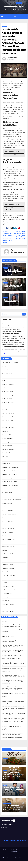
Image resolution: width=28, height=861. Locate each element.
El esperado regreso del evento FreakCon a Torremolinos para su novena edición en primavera (13, 663)
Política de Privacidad (7, 824)
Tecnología (5, 557)
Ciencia (4, 366)
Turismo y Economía (8, 586)
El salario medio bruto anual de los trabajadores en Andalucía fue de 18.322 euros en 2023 (13, 728)
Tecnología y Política (7, 564)
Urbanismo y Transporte (8, 608)
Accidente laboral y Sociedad (10, 362)
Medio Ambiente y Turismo (9, 481)
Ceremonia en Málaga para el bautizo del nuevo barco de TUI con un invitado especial (13, 695)
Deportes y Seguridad (8, 416)
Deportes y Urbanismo (8, 427)
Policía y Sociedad (7, 503)
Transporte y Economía (8, 575)
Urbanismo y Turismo (8, 611)
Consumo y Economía (8, 373)
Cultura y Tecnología (8, 395)
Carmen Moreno (13, 57)
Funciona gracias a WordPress (9, 849)
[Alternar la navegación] (15, 16)
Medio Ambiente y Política (9, 470)
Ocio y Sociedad (6, 496)
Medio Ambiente (6, 463)
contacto (4, 353)
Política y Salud (6, 517)
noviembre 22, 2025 (10, 761)
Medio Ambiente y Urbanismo (10, 485)
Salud (4, 535)
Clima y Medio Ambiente (8, 369)
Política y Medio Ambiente (9, 514)
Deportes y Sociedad (7, 420)
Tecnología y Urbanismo (8, 571)
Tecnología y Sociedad (8, 568)
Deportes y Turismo (7, 424)
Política (4, 507)
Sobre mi (24, 857)
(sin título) (5, 621)
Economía (5, 431)
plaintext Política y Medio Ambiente (11, 499)
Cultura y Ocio (6, 388)
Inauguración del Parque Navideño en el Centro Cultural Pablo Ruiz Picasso (19, 235)
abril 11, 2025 (8, 809)
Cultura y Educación (8, 384)
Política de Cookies (6, 831)
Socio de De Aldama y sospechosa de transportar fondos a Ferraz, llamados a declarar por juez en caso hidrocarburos (13, 701)
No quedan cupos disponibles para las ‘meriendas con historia (12, 301)
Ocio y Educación (7, 492)
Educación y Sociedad (8, 449)
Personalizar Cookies (21, 854)
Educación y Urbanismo (8, 452)
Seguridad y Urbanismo (8, 546)
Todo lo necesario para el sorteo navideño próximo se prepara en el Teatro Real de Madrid (8, 237)
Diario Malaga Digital (14, 6)
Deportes (4, 409)
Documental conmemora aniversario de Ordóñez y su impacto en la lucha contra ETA (13, 708)
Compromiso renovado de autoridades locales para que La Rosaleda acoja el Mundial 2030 (12, 670)
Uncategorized (6, 600)
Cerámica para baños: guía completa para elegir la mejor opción (13, 807)
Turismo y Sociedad (7, 597)
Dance (4, 406)
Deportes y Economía (8, 413)
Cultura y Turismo (7, 398)
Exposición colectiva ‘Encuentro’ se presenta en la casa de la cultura (12, 271)
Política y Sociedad (7, 521)
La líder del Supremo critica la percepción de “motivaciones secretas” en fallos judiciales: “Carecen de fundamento (13, 688)
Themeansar (14, 851)
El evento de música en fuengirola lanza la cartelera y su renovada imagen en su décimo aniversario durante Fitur (13, 657)
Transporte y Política (8, 579)
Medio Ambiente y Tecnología (10, 478)
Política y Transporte (8, 528)
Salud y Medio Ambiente (8, 539)
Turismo (4, 582)
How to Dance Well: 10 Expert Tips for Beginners (13, 788)
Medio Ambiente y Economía (10, 467)
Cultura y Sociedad (7, 391)
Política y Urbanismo (8, 532)
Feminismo (5, 456)
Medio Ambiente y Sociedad (9, 474)
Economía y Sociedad (8, 438)
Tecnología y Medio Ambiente (10, 561)
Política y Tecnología (7, 525)
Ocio (3, 489)
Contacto (14, 854)
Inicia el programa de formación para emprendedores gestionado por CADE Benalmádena (12, 682)
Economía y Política (7, 434)
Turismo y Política (7, 593)
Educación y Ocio (7, 445)
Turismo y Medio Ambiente (9, 589)
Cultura (4, 26)
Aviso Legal (4, 827)
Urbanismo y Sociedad (8, 604)
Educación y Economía (8, 442)
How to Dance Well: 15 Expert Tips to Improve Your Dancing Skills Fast (12, 774)
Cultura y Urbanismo (8, 402)
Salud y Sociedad (7, 543)
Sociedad (4, 550)
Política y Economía (7, 510)
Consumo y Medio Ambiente (10, 377)
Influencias (5, 460)
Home (3, 854)
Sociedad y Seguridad (8, 553)
